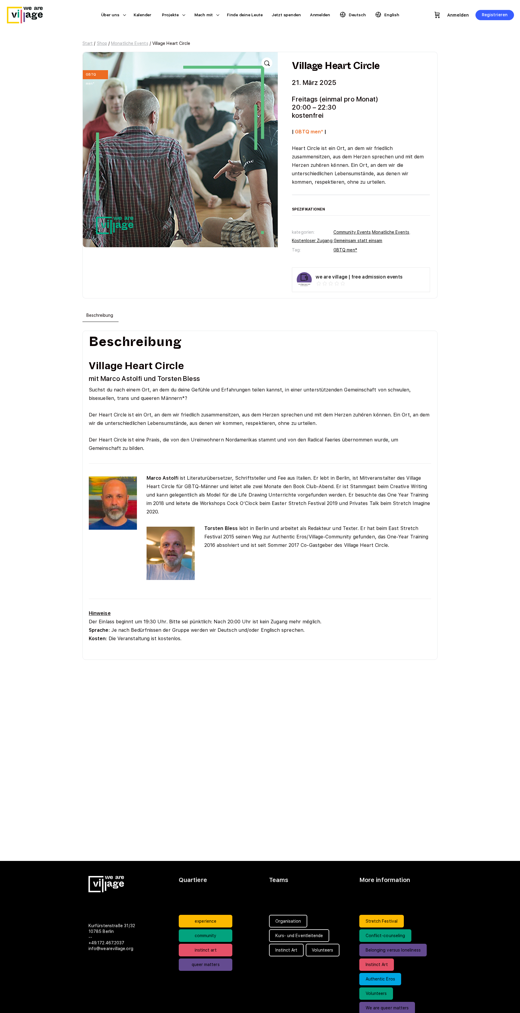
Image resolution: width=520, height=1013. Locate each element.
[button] (267, 63)
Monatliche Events (129, 43)
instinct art (206, 950)
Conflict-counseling (385, 935)
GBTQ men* (345, 250)
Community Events (352, 232)
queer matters (206, 964)
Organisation (288, 921)
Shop (102, 43)
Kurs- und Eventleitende (299, 935)
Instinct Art (377, 964)
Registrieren (495, 14)
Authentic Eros (380, 979)
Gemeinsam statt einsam (358, 240)
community (206, 935)
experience (205, 921)
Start (87, 43)
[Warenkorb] (437, 15)
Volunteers (376, 993)
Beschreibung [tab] (99, 315)
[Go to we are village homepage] (28, 14)
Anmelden (458, 15)
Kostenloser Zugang (312, 240)
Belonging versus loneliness (393, 950)
